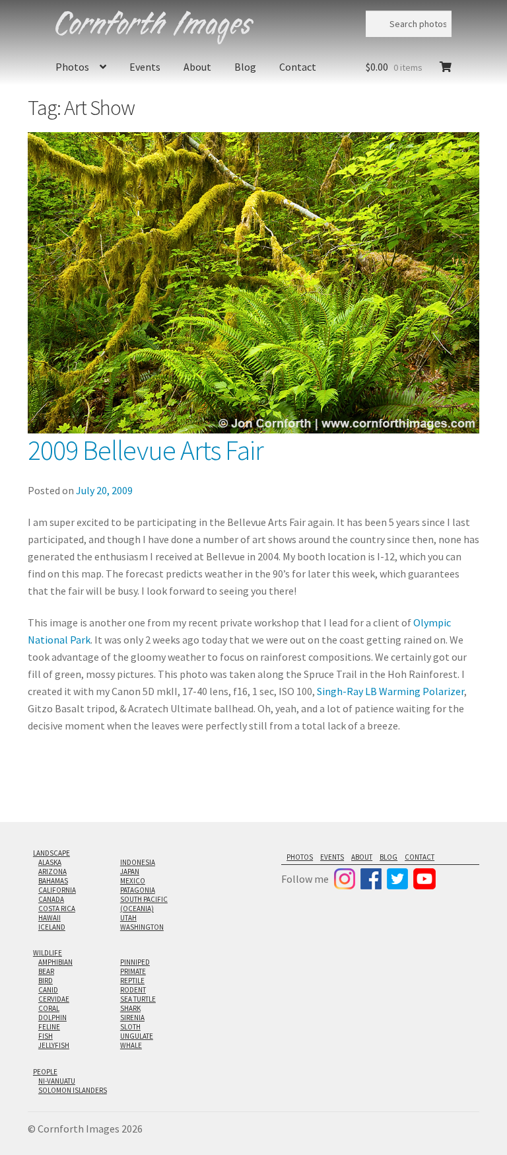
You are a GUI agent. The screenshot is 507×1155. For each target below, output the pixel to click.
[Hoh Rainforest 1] (253, 282)
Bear (46, 971)
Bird (45, 980)
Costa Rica (56, 908)
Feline (49, 1026)
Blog (245, 66)
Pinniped (135, 962)
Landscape (51, 853)
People (45, 1071)
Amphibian (55, 962)
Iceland (51, 927)
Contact (297, 66)
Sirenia (132, 1017)
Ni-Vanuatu (56, 1081)
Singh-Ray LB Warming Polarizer (390, 691)
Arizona (52, 871)
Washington (142, 927)
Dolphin (52, 1017)
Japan (129, 871)
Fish (45, 1036)
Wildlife (47, 952)
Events (144, 66)
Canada (51, 899)
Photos (72, 66)
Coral (48, 1008)
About (197, 66)
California (57, 890)
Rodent (133, 989)
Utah (128, 917)
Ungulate (136, 1036)
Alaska (49, 862)
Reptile (132, 980)
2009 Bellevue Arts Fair (145, 450)
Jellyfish (53, 1045)
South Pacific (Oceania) (144, 904)
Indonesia (137, 862)
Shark (130, 1008)
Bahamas (53, 880)
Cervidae (53, 999)
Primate (133, 971)
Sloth (130, 1026)
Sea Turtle (138, 999)
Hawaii (49, 917)
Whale (131, 1045)
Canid (48, 989)
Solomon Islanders (72, 1090)
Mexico (132, 880)
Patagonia (137, 890)
